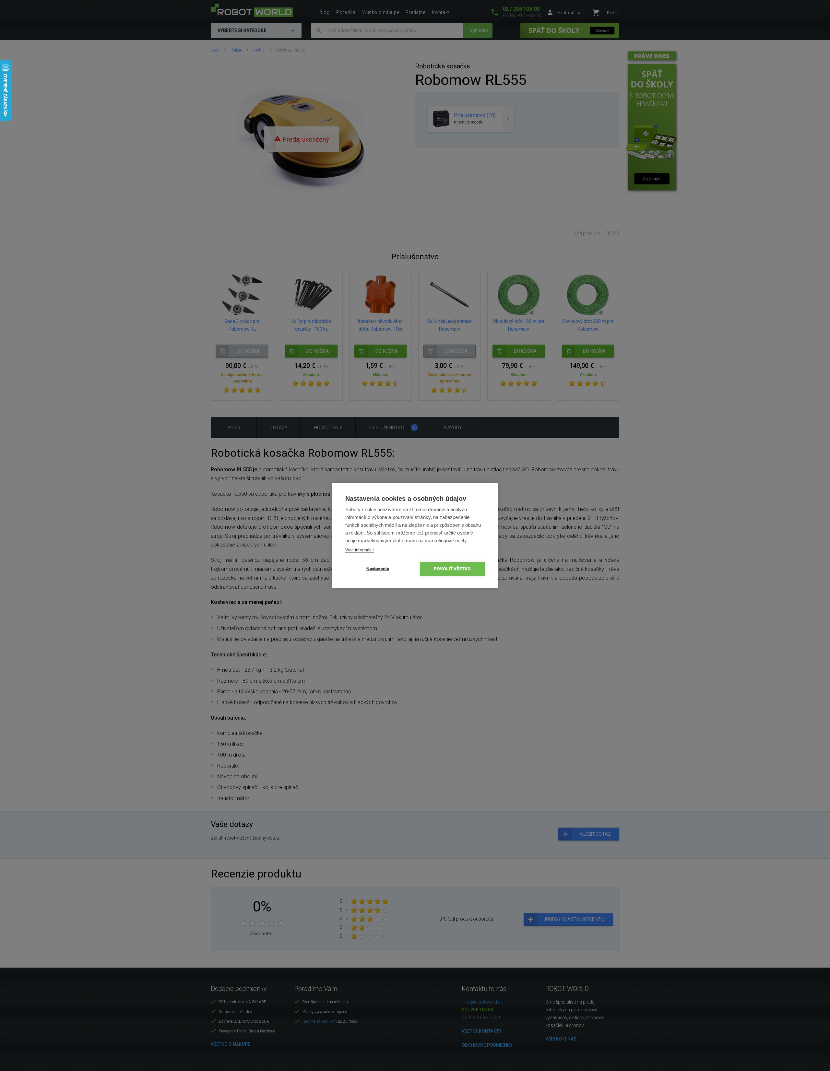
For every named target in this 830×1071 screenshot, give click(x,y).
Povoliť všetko (452, 568)
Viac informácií (359, 549)
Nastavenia (377, 568)
